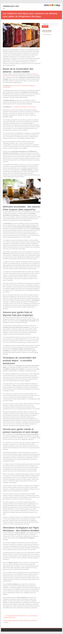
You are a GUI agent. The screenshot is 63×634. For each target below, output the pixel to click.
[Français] (46, 5)
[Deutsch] (52, 5)
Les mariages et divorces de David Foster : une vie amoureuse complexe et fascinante (21, 616)
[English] (48, 5)
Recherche (45, 26)
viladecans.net (11, 6)
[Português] (57, 5)
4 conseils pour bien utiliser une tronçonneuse (24, 106)
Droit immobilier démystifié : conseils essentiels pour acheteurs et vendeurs (20, 621)
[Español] (50, 5)
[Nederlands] (59, 5)
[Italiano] (55, 5)
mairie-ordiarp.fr (47, 34)
